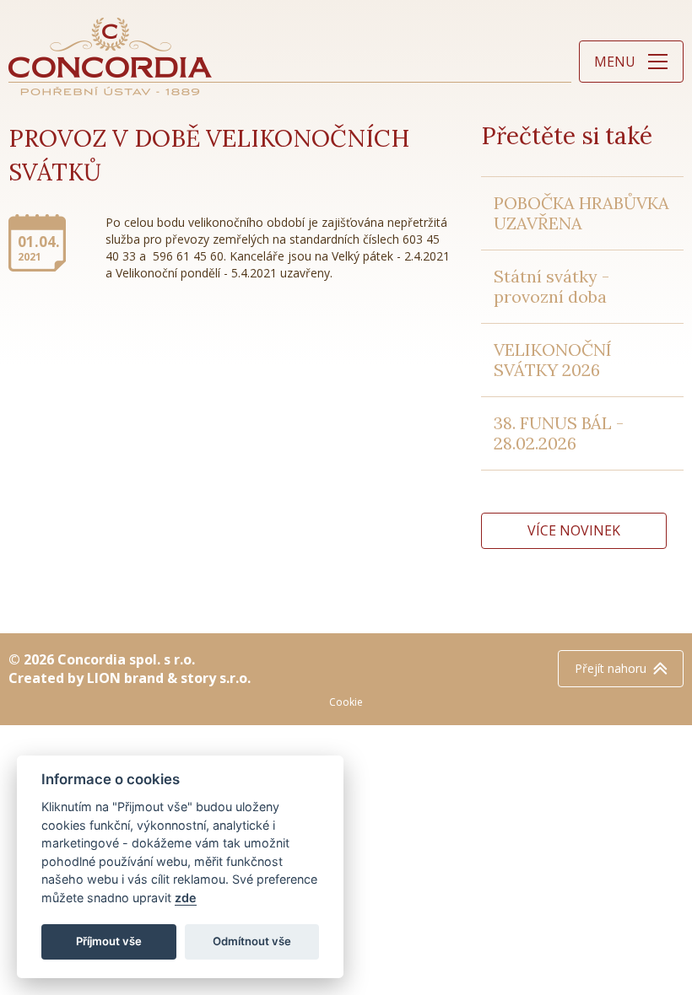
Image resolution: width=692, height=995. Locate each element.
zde (186, 897)
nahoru (610, 668)
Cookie (346, 702)
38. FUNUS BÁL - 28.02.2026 (559, 433)
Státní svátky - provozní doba (551, 286)
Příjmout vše (109, 941)
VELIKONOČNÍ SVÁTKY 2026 (553, 359)
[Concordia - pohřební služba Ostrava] (110, 56)
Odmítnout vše (252, 941)
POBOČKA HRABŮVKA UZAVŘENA (581, 213)
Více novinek (573, 530)
